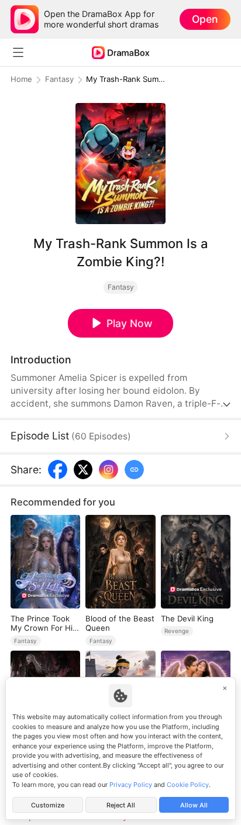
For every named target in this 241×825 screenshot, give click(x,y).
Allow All (194, 805)
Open (205, 19)
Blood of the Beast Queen (119, 623)
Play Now (129, 323)
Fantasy (59, 79)
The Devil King (187, 618)
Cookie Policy (188, 785)
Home (21, 79)
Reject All (120, 805)
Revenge (176, 630)
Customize (47, 805)
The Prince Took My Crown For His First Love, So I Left (44, 623)
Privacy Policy (130, 785)
